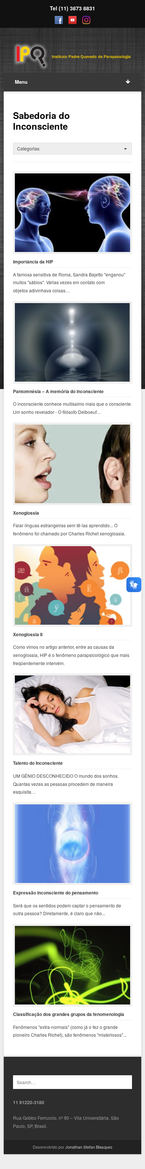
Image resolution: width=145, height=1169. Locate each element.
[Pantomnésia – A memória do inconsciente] (72, 342)
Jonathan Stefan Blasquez (89, 1147)
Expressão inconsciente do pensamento (55, 893)
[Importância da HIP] (72, 213)
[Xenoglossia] (72, 464)
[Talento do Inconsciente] (72, 714)
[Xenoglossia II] (72, 585)
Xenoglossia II (27, 634)
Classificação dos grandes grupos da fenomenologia (68, 1014)
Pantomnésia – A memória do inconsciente (58, 391)
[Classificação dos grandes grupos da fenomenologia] (72, 965)
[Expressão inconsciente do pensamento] (72, 844)
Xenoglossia (26, 513)
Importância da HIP (33, 262)
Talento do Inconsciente (38, 763)
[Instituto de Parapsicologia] (72, 56)
